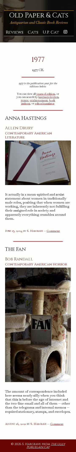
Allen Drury (19, 128)
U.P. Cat (51, 32)
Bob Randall (19, 259)
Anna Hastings (25, 118)
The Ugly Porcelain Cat (46, 445)
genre (24, 100)
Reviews (14, 32)
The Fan (15, 249)
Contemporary (19, 133)
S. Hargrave (35, 231)
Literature (15, 137)
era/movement (39, 100)
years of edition (45, 94)
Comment (53, 231)
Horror (60, 264)
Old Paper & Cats (38, 15)
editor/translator (44, 103)
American (43, 133)
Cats (33, 32)
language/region (48, 97)
